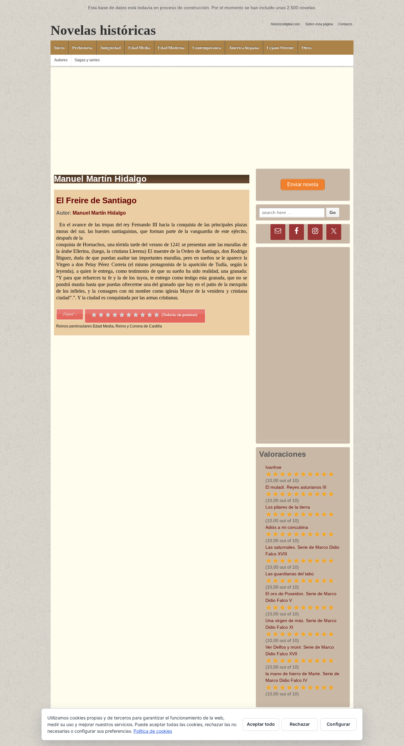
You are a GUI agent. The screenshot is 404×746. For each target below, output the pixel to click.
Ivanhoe (273, 467)
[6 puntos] (129, 315)
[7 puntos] (136, 315)
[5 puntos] (122, 315)
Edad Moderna (171, 47)
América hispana (244, 47)
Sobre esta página (319, 24)
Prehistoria (82, 47)
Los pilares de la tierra (287, 507)
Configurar (338, 724)
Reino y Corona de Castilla (139, 326)
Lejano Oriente (280, 47)
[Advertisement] (202, 111)
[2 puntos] (101, 315)
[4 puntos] (115, 315)
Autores (61, 60)
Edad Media (139, 47)
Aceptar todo (261, 724)
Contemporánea (207, 47)
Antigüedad (110, 47)
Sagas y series (87, 60)
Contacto (345, 24)
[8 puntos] (143, 315)
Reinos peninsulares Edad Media (85, 326)
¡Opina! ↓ (69, 314)
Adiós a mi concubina (286, 527)
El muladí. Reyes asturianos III (295, 487)
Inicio (59, 47)
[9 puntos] (149, 315)
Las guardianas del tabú (289, 573)
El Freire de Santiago (96, 200)
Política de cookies (153, 731)
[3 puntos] (108, 315)
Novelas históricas (103, 30)
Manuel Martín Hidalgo (99, 213)
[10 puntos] (156, 315)
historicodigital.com (285, 24)
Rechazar (300, 724)
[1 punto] (94, 315)
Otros (307, 47)
